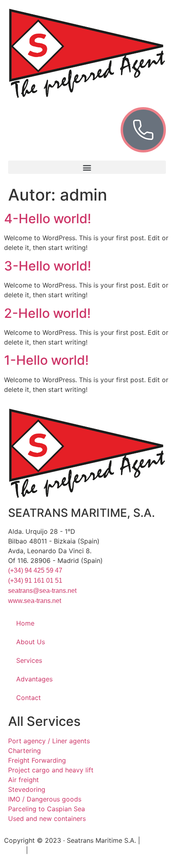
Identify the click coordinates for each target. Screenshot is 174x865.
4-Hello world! (47, 218)
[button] (87, 167)
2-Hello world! (47, 313)
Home (25, 623)
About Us (30, 642)
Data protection (54, 850)
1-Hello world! (46, 360)
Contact (28, 698)
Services (29, 660)
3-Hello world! (47, 266)
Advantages (34, 679)
